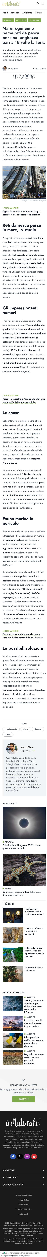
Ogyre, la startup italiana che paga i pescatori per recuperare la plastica (21, 213)
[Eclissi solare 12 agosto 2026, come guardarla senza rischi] (24, 823)
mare (25, 729)
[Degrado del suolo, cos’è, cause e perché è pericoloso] (13, 1057)
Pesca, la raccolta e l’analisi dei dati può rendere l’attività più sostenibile (24, 400)
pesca (8, 734)
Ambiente (27, 12)
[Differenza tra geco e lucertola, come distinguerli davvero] (24, 870)
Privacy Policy (23, 1200)
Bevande (15, 12)
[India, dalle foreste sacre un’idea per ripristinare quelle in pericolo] (13, 954)
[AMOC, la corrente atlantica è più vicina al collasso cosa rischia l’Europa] (13, 1003)
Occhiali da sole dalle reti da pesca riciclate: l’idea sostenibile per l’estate (23, 636)
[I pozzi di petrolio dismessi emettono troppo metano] (13, 1023)
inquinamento (11, 729)
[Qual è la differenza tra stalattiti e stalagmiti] (13, 935)
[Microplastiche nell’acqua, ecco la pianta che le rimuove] (13, 1040)
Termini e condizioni (23, 1195)
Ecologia (21, 20)
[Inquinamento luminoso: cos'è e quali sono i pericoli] (13, 915)
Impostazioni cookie (24, 1209)
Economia (34, 20)
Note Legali (23, 1214)
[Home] (11, 3)
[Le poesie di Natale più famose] (13, 974)
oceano (38, 729)
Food (5, 12)
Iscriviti (23, 1099)
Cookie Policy (23, 1204)
